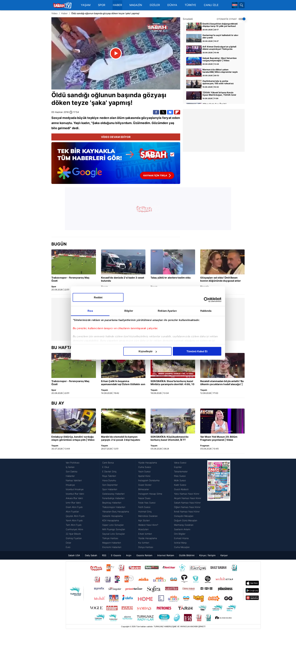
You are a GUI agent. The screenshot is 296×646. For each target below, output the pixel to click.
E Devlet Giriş (109, 471)
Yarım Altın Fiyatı (74, 520)
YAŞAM (85, 5)
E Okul (105, 467)
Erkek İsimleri (145, 533)
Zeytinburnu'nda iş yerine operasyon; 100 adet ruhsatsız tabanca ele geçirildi (218, 82)
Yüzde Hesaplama (147, 462)
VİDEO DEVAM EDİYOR (116, 137)
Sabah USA (74, 555)
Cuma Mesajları (182, 547)
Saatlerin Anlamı (182, 529)
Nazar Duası (144, 498)
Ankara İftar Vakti (74, 498)
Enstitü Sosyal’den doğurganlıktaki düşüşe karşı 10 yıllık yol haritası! (220, 25)
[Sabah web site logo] (235, 5)
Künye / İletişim (207, 555)
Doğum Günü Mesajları (185, 520)
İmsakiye (70, 484)
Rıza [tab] (90, 310)
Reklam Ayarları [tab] (167, 310)
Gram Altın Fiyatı (74, 507)
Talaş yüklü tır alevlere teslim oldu (171, 277)
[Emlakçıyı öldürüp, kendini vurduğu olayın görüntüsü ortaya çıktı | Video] (73, 421)
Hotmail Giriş (145, 511)
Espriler (178, 467)
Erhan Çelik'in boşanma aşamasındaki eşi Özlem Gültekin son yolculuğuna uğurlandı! (123, 383)
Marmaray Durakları (183, 525)
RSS (104, 555)
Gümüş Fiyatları (74, 538)
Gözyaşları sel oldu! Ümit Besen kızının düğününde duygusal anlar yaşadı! (220, 279)
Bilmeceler (143, 489)
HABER (117, 5)
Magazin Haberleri (111, 542)
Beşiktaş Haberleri (111, 502)
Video (54, 13)
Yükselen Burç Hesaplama (115, 511)
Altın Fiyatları (72, 511)
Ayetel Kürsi (144, 476)
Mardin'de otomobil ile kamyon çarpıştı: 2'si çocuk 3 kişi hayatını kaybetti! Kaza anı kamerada (120, 438)
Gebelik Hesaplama (112, 516)
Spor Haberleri (109, 489)
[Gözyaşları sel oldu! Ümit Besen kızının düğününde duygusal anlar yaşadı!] (222, 261)
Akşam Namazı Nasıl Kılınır (187, 498)
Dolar (68, 542)
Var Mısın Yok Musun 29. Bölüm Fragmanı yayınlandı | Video (219, 438)
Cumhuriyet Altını (74, 529)
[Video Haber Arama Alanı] (241, 5)
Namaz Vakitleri (74, 480)
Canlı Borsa (108, 462)
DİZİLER (155, 5)
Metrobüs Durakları (148, 516)
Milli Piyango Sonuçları (113, 529)
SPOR (101, 5)
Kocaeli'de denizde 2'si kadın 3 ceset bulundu (122, 279)
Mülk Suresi (180, 480)
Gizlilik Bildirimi (186, 555)
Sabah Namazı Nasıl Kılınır (187, 502)
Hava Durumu (109, 480)
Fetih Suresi (144, 507)
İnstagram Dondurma (148, 480)
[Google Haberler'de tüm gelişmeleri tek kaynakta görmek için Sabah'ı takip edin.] (115, 164)
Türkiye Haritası (110, 538)
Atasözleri (143, 529)
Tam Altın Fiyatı (74, 525)
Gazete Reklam (144, 555)
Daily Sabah (91, 555)
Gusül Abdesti (181, 489)
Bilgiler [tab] (128, 310)
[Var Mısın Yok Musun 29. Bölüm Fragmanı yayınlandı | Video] (222, 421)
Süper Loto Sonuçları (113, 525)
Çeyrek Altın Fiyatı (75, 516)
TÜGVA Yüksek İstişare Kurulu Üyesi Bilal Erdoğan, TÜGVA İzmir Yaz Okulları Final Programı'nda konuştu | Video (219, 93)
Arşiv (128, 555)
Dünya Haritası (145, 547)
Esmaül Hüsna (181, 538)
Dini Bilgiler (179, 533)
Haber (64, 13)
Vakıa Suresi (180, 462)
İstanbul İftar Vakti (75, 493)
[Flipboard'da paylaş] (177, 112)
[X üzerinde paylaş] (163, 112)
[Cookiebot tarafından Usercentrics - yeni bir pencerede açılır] (206, 299)
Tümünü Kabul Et (197, 351)
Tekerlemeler (181, 471)
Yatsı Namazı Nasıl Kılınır (186, 493)
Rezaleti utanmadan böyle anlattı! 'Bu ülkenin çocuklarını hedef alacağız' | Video (222, 383)
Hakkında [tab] (206, 310)
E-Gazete (116, 555)
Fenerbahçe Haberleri (113, 498)
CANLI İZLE (211, 5)
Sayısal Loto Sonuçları (113, 533)
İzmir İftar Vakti (73, 502)
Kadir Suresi (180, 484)
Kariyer (224, 555)
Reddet (98, 297)
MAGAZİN (136, 5)
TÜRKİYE (190, 5)
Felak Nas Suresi (147, 502)
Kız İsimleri (143, 542)
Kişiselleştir (146, 351)
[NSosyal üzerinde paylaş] (170, 112)
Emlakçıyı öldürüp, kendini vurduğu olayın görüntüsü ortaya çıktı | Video (73, 438)
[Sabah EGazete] (218, 504)
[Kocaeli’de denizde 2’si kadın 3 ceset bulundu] (123, 261)
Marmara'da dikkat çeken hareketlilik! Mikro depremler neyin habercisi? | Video (220, 71)
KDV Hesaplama (110, 520)
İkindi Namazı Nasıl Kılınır (187, 511)
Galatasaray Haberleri (113, 493)
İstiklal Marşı (180, 542)
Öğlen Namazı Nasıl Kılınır (187, 507)
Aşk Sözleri (144, 520)
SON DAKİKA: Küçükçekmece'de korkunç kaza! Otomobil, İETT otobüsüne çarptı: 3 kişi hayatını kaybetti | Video (170, 438)
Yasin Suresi (144, 471)
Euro (68, 547)
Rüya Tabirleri (109, 476)
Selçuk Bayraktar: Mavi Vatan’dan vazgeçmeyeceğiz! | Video (219, 59)
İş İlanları (70, 467)
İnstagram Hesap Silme (150, 493)
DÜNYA (172, 5)
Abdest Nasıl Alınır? (148, 525)
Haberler (70, 476)
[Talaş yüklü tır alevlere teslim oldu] (173, 261)
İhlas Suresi (180, 476)
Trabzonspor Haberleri (113, 507)
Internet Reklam (165, 555)
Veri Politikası (72, 462)
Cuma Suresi (144, 467)
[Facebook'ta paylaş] (156, 112)
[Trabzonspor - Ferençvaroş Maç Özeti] (73, 261)
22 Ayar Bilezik (73, 533)
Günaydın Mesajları (183, 516)
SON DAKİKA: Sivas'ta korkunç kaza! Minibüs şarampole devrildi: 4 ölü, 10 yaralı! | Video (172, 383)
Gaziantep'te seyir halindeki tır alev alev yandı (220, 36)
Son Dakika (71, 471)
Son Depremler (110, 484)
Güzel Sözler (144, 484)
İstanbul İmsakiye (75, 489)
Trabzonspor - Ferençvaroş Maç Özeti (70, 279)
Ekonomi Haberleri (111, 547)
